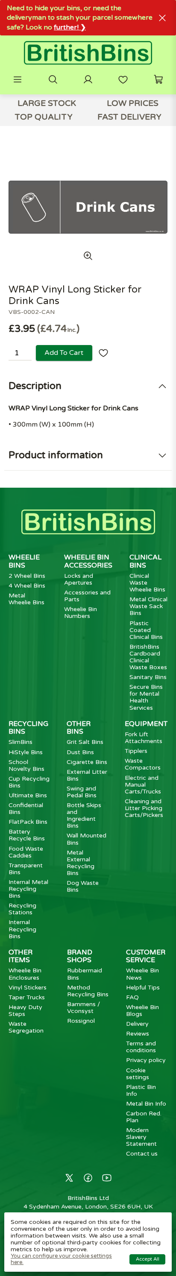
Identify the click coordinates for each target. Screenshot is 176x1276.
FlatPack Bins (28, 821)
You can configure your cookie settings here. (61, 1259)
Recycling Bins (28, 728)
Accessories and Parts (87, 596)
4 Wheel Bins (27, 585)
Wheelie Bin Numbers (80, 613)
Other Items (20, 956)
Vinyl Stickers (28, 987)
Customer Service (145, 956)
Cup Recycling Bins (29, 782)
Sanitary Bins (148, 677)
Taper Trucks (27, 997)
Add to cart (63, 352)
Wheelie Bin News (142, 974)
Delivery (137, 1023)
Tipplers (136, 751)
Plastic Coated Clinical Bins (146, 630)
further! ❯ (70, 27)
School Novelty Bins (26, 765)
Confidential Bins (26, 809)
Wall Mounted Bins (86, 839)
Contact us (142, 1153)
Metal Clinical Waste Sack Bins (148, 606)
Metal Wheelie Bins (26, 599)
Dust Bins (80, 752)
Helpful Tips (143, 987)
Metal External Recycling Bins (80, 863)
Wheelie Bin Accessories (88, 561)
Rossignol (81, 1020)
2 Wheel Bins (27, 575)
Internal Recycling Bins (22, 929)
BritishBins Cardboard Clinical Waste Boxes (148, 657)
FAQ (132, 997)
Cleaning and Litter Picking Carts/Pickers (144, 808)
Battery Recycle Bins (27, 835)
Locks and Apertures (78, 579)
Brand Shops (79, 956)
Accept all (147, 1259)
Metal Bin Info (146, 1103)
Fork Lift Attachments (143, 738)
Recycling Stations (22, 909)
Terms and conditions (141, 1047)
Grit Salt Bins (85, 742)
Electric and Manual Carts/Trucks (143, 784)
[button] (17, 79)
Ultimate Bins (28, 795)
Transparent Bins (26, 869)
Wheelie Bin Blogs (142, 1011)
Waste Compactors (143, 764)
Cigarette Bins (87, 762)
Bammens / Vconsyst (83, 1008)
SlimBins (20, 742)
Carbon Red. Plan (143, 1117)
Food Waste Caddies (26, 852)
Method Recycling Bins (88, 991)
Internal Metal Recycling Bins (28, 888)
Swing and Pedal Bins (82, 792)
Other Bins (79, 728)
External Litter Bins (87, 775)
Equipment (146, 724)
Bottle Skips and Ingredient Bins (84, 815)
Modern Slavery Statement (141, 1137)
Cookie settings (137, 1074)
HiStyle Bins (26, 752)
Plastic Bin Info (141, 1090)
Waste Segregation (26, 1027)
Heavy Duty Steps (25, 1011)
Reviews (137, 1033)
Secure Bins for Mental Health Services (146, 697)
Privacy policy (146, 1060)
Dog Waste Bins (83, 886)
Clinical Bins (145, 561)
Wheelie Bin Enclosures (25, 974)
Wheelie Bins (24, 561)
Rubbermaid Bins (84, 974)
